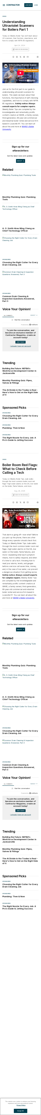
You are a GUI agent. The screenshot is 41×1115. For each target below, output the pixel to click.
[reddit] (24, 57)
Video (4, 16)
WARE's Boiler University (23, 598)
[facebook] (13, 57)
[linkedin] (17, 57)
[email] (28, 57)
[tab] (8, 315)
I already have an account (20, 346)
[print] (38, 57)
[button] (3, 5)
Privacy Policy (21, 1105)
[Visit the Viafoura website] (33, 324)
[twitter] (20, 57)
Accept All (20, 1111)
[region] (20, 320)
